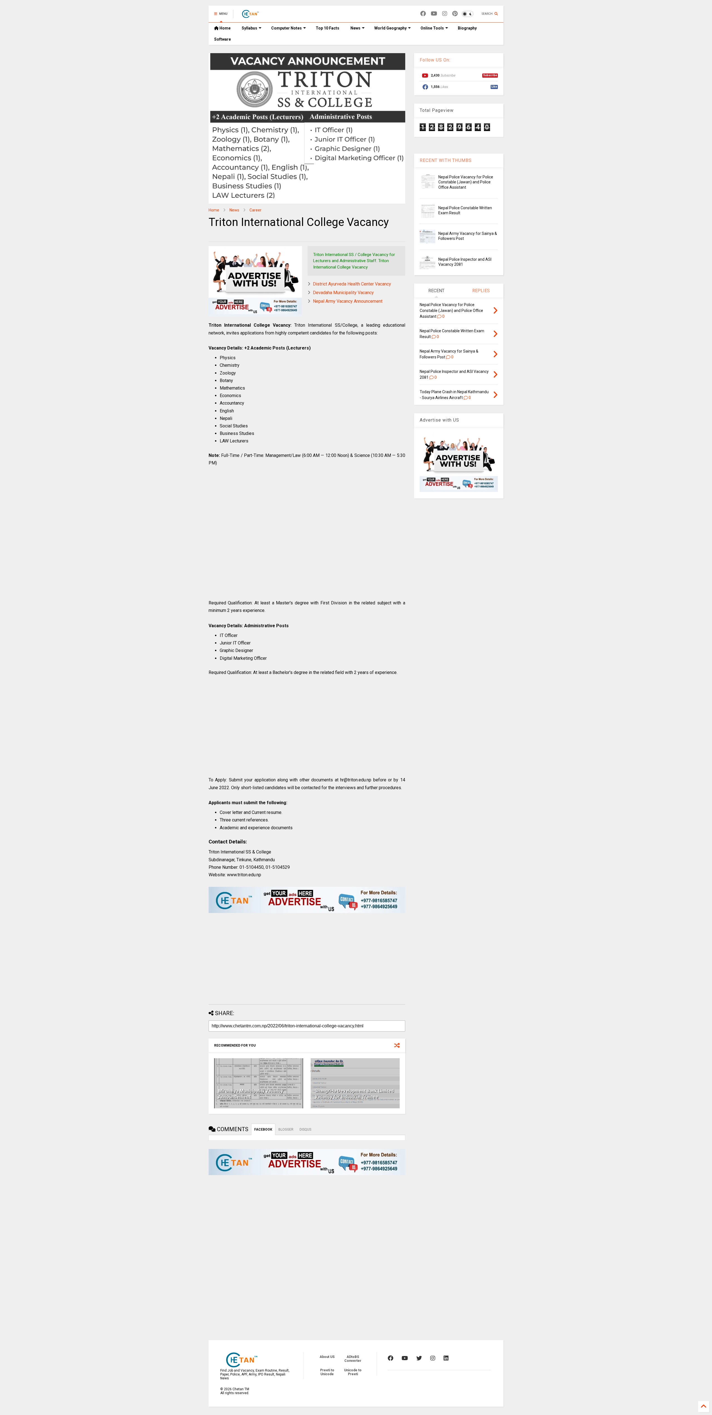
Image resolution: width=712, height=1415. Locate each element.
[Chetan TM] (250, 15)
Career (255, 210)
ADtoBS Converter (352, 1359)
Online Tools (432, 28)
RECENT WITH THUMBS (446, 160)
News (355, 28)
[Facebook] (423, 13)
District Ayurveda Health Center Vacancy (352, 284)
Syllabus (249, 28)
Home (225, 28)
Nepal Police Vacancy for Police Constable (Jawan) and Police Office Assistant (465, 182)
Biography (467, 28)
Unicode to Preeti (353, 1372)
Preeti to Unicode (327, 1372)
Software (222, 39)
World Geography (390, 28)
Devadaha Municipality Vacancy (343, 292)
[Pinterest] (455, 13)
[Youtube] (434, 13)
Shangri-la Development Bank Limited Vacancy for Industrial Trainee (354, 1093)
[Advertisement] (307, 539)
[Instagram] (444, 13)
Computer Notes (286, 28)
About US (327, 1357)
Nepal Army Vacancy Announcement (347, 301)
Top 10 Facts (327, 28)
